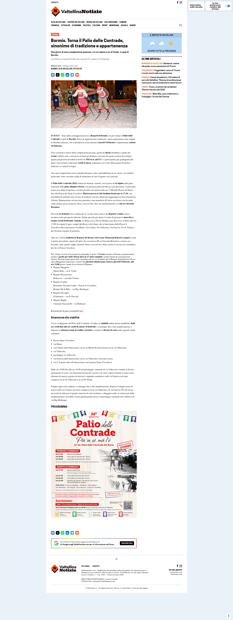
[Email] (77, 75)
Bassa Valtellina (94, 22)
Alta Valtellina (58, 22)
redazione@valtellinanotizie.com (104, 581)
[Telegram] (72, 75)
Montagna (114, 25)
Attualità (65, 25)
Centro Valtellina (76, 22)
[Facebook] (53, 75)
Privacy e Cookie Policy (122, 588)
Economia (76, 25)
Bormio (54, 69)
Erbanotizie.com (176, 574)
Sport (105, 25)
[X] (57, 75)
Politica (87, 25)
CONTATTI (54, 2)
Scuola (124, 25)
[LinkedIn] (67, 75)
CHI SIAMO (85, 566)
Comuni (122, 22)
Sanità (133, 25)
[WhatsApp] (62, 75)
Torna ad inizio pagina (140, 588)
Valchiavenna (111, 22)
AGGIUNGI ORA (127, 543)
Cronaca (55, 25)
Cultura (96, 25)
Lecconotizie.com (176, 572)
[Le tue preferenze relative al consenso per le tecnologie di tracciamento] (228, 615)
